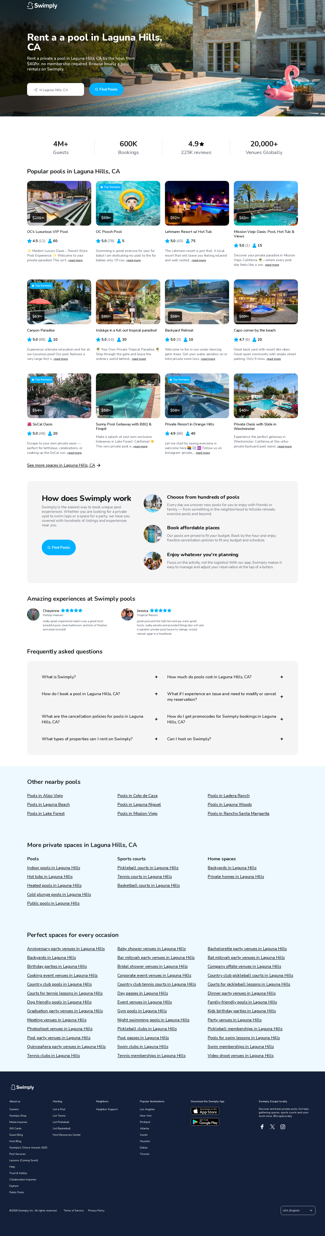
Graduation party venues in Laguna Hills (65, 1011)
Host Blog (15, 1141)
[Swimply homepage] (162, 5)
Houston (145, 1141)
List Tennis (59, 1115)
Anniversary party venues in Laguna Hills (66, 949)
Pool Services (17, 1154)
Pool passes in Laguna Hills (143, 1038)
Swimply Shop (18, 1115)
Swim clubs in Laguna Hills (142, 1046)
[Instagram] (282, 1126)
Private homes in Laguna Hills (236, 876)
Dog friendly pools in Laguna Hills (59, 1002)
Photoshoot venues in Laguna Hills (60, 1029)
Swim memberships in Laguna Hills (241, 1046)
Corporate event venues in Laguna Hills (154, 975)
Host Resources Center (67, 1135)
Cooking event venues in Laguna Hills (62, 975)
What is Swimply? (59, 677)
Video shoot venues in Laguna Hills (241, 1055)
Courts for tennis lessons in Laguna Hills (65, 993)
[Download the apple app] (205, 1111)
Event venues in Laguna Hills (144, 1002)
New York (146, 1115)
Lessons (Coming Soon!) (23, 1160)
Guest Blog (16, 1135)
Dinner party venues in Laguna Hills (242, 993)
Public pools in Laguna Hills (53, 903)
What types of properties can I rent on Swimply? (87, 739)
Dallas (144, 1147)
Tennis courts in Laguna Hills (144, 876)
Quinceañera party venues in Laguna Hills (66, 1046)
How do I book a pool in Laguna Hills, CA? (81, 694)
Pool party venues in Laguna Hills (58, 1038)
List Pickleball (61, 1122)
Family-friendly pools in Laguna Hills (242, 1002)
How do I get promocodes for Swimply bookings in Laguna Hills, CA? (221, 719)
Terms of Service (74, 1210)
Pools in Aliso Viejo (45, 796)
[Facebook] (262, 1126)
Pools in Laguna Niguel (139, 804)
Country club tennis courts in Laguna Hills (156, 984)
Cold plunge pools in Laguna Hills (59, 894)
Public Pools (16, 1192)
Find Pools (108, 89)
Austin (144, 1135)
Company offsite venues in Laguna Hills (244, 966)
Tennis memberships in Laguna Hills (151, 1055)
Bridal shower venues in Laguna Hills (152, 966)
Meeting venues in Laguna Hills (56, 1020)
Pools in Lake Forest (46, 813)
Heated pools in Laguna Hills (54, 885)
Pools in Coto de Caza (137, 796)
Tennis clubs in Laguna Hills (53, 1055)
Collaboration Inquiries (22, 1179)
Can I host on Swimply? (189, 739)
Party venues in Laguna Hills (235, 1020)
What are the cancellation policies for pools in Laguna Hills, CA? (92, 719)
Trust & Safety (18, 1173)
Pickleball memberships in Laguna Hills (245, 1029)
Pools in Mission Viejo (137, 813)
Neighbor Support (107, 1109)
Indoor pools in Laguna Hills (53, 868)
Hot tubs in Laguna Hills (50, 876)
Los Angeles (147, 1109)
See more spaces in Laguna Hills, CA (61, 465)
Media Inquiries (18, 1122)
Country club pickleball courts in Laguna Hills (250, 975)
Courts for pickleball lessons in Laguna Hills (249, 984)
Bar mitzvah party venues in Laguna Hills (156, 957)
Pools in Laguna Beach (48, 804)
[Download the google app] (205, 1122)
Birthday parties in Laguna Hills (57, 966)
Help (12, 1167)
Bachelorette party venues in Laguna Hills (247, 949)
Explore (13, 1186)
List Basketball (62, 1128)
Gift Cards (15, 1128)
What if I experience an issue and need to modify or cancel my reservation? (221, 696)
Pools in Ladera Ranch (229, 796)
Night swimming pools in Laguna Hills (153, 1020)
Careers (14, 1109)
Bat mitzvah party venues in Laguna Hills (246, 957)
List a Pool (59, 1109)
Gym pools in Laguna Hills (142, 1011)
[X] (272, 1126)
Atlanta (144, 1128)
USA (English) (291, 1210)
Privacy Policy (96, 1210)
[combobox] (55, 89)
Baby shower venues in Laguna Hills (151, 949)
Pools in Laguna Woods (230, 804)
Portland (145, 1122)
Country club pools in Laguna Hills (59, 984)
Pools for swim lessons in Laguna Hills (244, 1038)
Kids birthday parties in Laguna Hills (242, 1011)
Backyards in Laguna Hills (232, 868)
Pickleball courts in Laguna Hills (147, 868)
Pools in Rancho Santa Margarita (238, 813)
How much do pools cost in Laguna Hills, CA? (209, 677)
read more (75, 260)
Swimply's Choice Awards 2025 (28, 1147)
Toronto (144, 1154)
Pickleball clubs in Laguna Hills (147, 1029)
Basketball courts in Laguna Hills (148, 885)
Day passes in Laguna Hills (142, 993)
